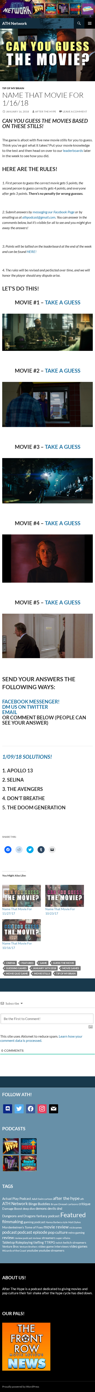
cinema (10, 962)
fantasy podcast (48, 1216)
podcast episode (32, 1232)
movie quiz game (17, 973)
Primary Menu (89, 23)
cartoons (73, 1204)
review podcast (23, 1238)
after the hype (66, 1198)
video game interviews (53, 1246)
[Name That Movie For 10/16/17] (21, 930)
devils (52, 1208)
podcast (9, 1232)
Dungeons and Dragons (19, 1216)
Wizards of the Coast (14, 1250)
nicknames (75, 1227)
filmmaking (12, 1221)
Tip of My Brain (66, 973)
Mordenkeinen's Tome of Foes (22, 1227)
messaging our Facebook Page (53, 212)
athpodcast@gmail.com (38, 217)
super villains (63, 1238)
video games (78, 1246)
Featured (27, 962)
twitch (59, 1242)
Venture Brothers (28, 1246)
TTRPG (49, 1242)
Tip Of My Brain (13, 88)
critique (84, 1204)
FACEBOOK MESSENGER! (31, 702)
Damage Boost (12, 1208)
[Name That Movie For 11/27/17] (21, 896)
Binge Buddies (39, 1204)
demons (41, 1208)
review (8, 1237)
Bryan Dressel (59, 1204)
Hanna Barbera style (57, 1222)
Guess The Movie (63, 962)
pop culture (58, 1232)
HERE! (31, 251)
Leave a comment (75, 111)
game (43, 962)
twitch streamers (74, 1242)
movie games (70, 968)
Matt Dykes (74, 1222)
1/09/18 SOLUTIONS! (27, 756)
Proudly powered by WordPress (20, 1386)
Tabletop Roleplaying (17, 1242)
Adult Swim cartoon (42, 1198)
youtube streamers (51, 1250)
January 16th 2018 (44, 968)
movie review (56, 1226)
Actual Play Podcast (16, 1199)
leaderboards (73, 150)
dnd (59, 1208)
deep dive (29, 1208)
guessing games (16, 968)
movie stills (42, 973)
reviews (37, 1238)
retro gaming (76, 1232)
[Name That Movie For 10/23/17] (64, 896)
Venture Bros (10, 1246)
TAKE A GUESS (62, 302)
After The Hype (45, 111)
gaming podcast (34, 1222)
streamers (48, 1238)
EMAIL (9, 712)
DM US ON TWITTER (25, 707)
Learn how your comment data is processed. (41, 1038)
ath (82, 1199)
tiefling (38, 1242)
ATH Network (14, 23)
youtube (32, 1250)
